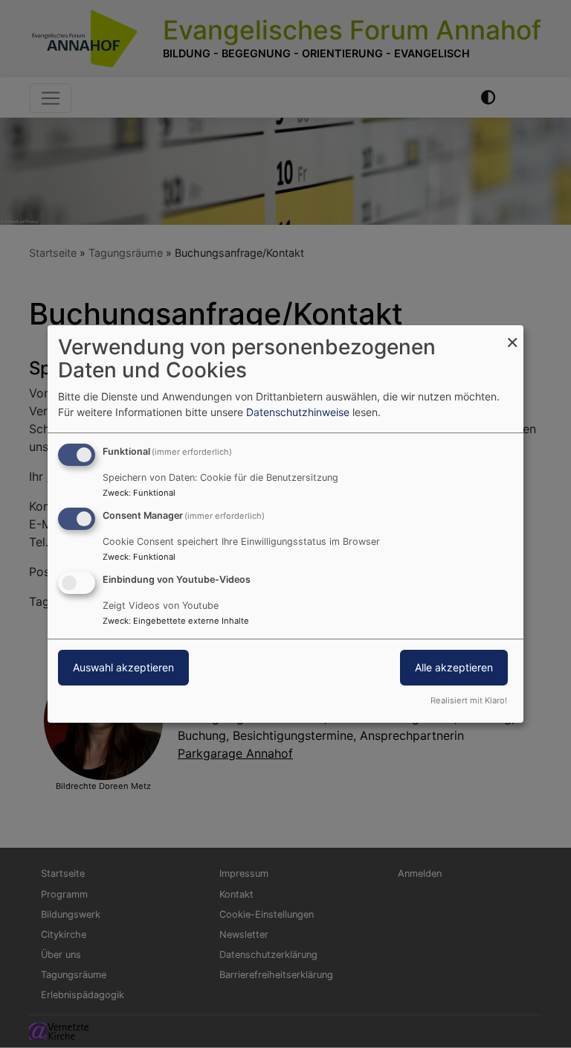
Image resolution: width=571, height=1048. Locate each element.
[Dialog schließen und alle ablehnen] (512, 334)
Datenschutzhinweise (297, 412)
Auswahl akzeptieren (123, 667)
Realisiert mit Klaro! (468, 700)
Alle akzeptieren (454, 667)
